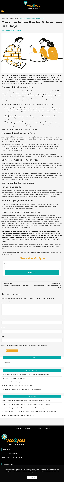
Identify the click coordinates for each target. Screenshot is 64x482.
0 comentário (18, 30)
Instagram (28, 428)
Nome (3, 319)
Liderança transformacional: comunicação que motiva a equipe (21, 389)
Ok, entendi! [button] (32, 477)
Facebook (18, 428)
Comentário (5, 302)
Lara (3, 415)
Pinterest (47, 428)
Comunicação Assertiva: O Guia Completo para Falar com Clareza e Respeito (25, 374)
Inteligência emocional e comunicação (14, 378)
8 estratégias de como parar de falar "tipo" (16, 285)
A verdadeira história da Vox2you (12, 382)
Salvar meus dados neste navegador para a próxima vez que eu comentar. (25, 345)
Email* (6, 263)
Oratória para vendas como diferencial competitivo (17, 385)
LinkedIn (38, 428)
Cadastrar (32, 272)
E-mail (3, 328)
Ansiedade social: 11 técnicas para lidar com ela (20, 415)
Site (2, 336)
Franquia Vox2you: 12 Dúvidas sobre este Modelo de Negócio (28, 408)
